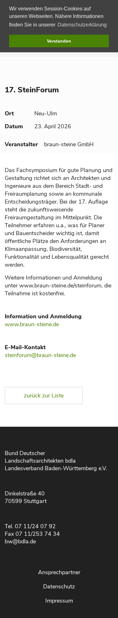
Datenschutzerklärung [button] (82, 24)
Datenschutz (59, 586)
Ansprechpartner (59, 572)
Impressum (59, 600)
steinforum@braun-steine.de (40, 355)
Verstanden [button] (59, 40)
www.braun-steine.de (32, 324)
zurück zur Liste (44, 395)
